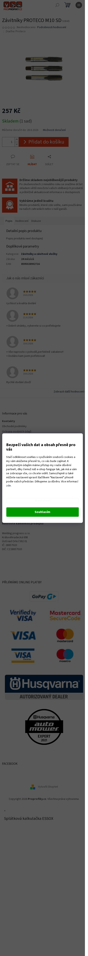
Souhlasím (42, 512)
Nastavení (42, 500)
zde (8, 486)
